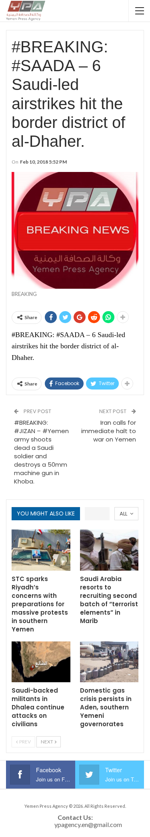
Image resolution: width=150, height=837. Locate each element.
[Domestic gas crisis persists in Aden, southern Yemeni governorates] (109, 662)
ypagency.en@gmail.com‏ (88, 824)
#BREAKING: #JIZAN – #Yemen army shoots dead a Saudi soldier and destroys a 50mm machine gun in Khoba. (41, 451)
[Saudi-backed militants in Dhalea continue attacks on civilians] (41, 662)
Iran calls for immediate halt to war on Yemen (108, 430)
